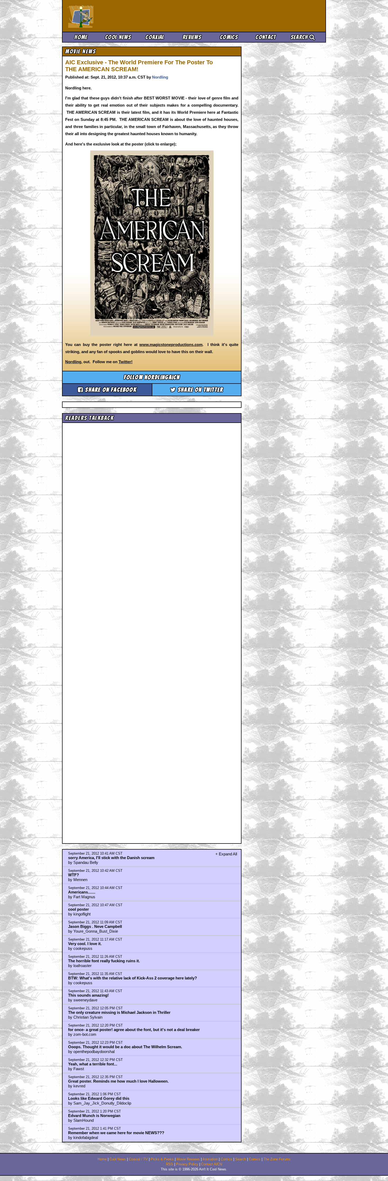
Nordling (160, 77)
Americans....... (81, 892)
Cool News (118, 37)
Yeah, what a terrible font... (92, 1064)
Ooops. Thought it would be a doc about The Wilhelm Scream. (125, 1047)
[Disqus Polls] (152, 492)
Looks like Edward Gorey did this (98, 1098)
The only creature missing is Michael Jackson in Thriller (119, 1012)
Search (300, 37)
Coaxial (154, 37)
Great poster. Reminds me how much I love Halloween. (118, 1081)
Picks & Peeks (162, 1159)
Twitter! (126, 361)
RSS (169, 1164)
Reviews (192, 37)
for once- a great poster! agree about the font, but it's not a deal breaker (134, 1029)
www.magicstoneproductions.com (170, 344)
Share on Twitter (199, 390)
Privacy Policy (187, 1164)
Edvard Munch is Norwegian (94, 1115)
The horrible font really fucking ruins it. (104, 961)
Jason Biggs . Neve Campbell (95, 926)
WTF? (73, 875)
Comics (229, 37)
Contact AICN (211, 1164)
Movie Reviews (188, 1159)
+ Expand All (226, 854)
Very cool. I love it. (85, 943)
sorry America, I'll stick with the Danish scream (111, 857)
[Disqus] (151, 628)
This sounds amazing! (88, 995)
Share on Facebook (109, 390)
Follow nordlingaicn (152, 377)
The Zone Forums (277, 1159)
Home (80, 37)
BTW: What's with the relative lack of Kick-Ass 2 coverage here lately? (132, 978)
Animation (210, 1159)
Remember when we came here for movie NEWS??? (116, 1132)
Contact (265, 37)
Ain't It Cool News (107, 15)
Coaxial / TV (138, 1159)
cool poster (78, 909)
